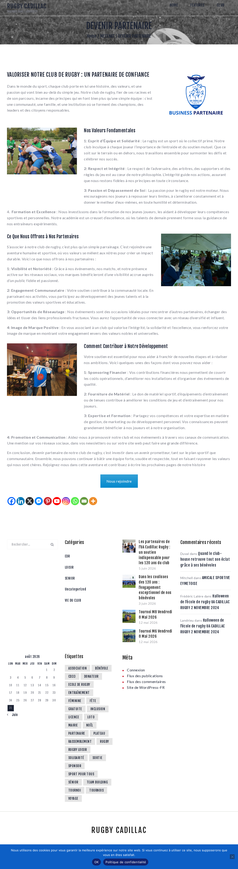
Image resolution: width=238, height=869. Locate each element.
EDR (67, 556)
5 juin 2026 (147, 568)
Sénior (73, 782)
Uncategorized (75, 589)
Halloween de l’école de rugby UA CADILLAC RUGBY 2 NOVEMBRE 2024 (205, 602)
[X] (30, 501)
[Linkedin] (21, 501)
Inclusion (97, 709)
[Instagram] (66, 501)
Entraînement (79, 693)
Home (91, 36)
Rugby (104, 741)
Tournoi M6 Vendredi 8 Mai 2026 (155, 634)
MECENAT (107, 36)
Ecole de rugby (79, 685)
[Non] (232, 856)
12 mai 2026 (148, 622)
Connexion (136, 670)
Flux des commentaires (146, 681)
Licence (73, 717)
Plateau (99, 733)
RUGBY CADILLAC (119, 830)
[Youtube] (57, 501)
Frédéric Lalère (192, 596)
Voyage (73, 798)
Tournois (96, 790)
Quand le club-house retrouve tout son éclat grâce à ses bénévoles (205, 559)
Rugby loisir (77, 750)
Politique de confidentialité (126, 862)
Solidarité (76, 758)
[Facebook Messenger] (39, 501)
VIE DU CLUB (73, 600)
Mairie (73, 725)
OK (96, 862)
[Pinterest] (48, 501)
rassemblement (80, 741)
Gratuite (75, 709)
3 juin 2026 (147, 603)
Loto (91, 717)
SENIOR (70, 578)
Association (77, 668)
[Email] (84, 501)
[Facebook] (11, 501)
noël (89, 725)
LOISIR (69, 567)
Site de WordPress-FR (146, 687)
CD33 (72, 676)
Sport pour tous (81, 774)
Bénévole (101, 668)
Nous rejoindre (119, 481)
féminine (74, 701)
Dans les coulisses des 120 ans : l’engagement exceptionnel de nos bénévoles (155, 587)
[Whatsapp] (75, 501)
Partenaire (76, 733)
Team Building (97, 782)
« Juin (13, 715)
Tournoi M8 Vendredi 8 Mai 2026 (155, 615)
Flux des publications (145, 675)
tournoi (74, 790)
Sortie (97, 758)
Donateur (91, 676)
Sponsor (74, 766)
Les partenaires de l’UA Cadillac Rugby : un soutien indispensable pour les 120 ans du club (154, 552)
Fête (93, 701)
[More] (93, 501)
